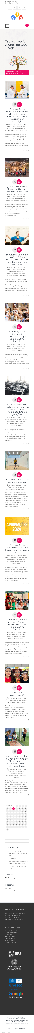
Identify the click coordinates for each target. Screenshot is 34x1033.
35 (16, 819)
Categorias (8, 888)
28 (16, 816)
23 (22, 814)
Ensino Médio (8, 934)
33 (10, 819)
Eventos (9, 348)
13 (13, 811)
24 (25, 814)
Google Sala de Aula (12, 3)
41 (13, 821)
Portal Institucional (10, 936)
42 (16, 821)
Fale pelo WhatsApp (5, 1032)
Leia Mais (24, 150)
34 (13, 819)
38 (25, 819)
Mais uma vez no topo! (14, 858)
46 (7, 824)
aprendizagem (10, 128)
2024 (10, 126)
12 (10, 811)
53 (7, 827)
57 (19, 827)
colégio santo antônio (19, 273)
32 (7, 819)
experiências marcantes (20, 200)
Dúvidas (10, 1028)
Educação (9, 275)
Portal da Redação (10, 938)
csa (12, 200)
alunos (14, 126)
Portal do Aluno (11, 4)
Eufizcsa (13, 425)
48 (13, 824)
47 (10, 824)
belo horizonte (19, 128)
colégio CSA (10, 273)
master (20, 124)
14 (16, 811)
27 (13, 816)
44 (22, 821)
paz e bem (24, 130)
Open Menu (7, 26)
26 (10, 816)
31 (25, 816)
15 (19, 811)
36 (19, 819)
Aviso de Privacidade (10, 942)
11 (7, 811)
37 (22, 819)
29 (19, 816)
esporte (18, 489)
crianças (8, 200)
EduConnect (21, 4)
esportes (23, 489)
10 (25, 808)
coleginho (7, 130)
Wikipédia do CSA (9, 940)
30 (22, 816)
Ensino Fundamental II (11, 932)
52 (25, 824)
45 (25, 821)
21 (16, 814)
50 (19, 824)
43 (19, 821)
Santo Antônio (16, 563)
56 (16, 827)
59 (25, 827)
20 (13, 814)
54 (10, 827)
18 (7, 814)
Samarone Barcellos (22, 1021)
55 (13, 827)
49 (16, 824)
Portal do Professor (12, 1)
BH (25, 128)
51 (22, 824)
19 (10, 814)
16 (22, 811)
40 (10, 821)
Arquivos (7, 877)
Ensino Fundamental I (11, 931)
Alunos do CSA (21, 126)
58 (22, 827)
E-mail (9, 1027)
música (13, 130)
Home (16, 71)
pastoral (18, 130)
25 (7, 816)
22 (19, 814)
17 (25, 811)
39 (7, 821)
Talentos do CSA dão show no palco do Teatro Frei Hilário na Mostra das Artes (18, 853)
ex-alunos (19, 425)
